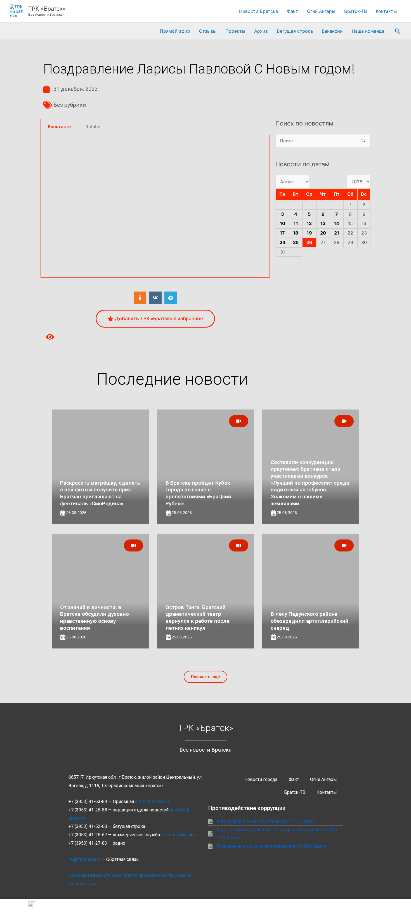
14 (336, 223)
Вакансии (332, 31)
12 (309, 223)
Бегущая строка (295, 31)
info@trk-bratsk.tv (152, 801)
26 (309, 242)
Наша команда (368, 31)
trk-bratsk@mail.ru (179, 834)
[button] (397, 31)
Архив (261, 31)
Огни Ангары (321, 11)
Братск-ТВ (355, 11)
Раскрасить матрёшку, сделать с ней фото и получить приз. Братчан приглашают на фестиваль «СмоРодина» (100, 493)
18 (295, 233)
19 (309, 233)
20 (323, 233)
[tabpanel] (155, 206)
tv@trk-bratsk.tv (85, 859)
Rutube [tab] (93, 126)
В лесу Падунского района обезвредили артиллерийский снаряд (309, 621)
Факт (292, 11)
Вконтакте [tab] (59, 126)
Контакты (386, 11)
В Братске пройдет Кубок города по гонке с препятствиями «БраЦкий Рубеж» (198, 493)
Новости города (260, 779)
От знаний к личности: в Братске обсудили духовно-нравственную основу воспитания (95, 617)
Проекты (235, 31)
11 (296, 223)
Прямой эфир (175, 31)
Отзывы (207, 31)
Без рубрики (69, 104)
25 (296, 242)
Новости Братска (258, 11)
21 (336, 233)
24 (282, 242)
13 (323, 223)
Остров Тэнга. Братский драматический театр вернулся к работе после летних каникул (198, 617)
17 (282, 233)
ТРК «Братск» (47, 8)
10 (282, 223)
